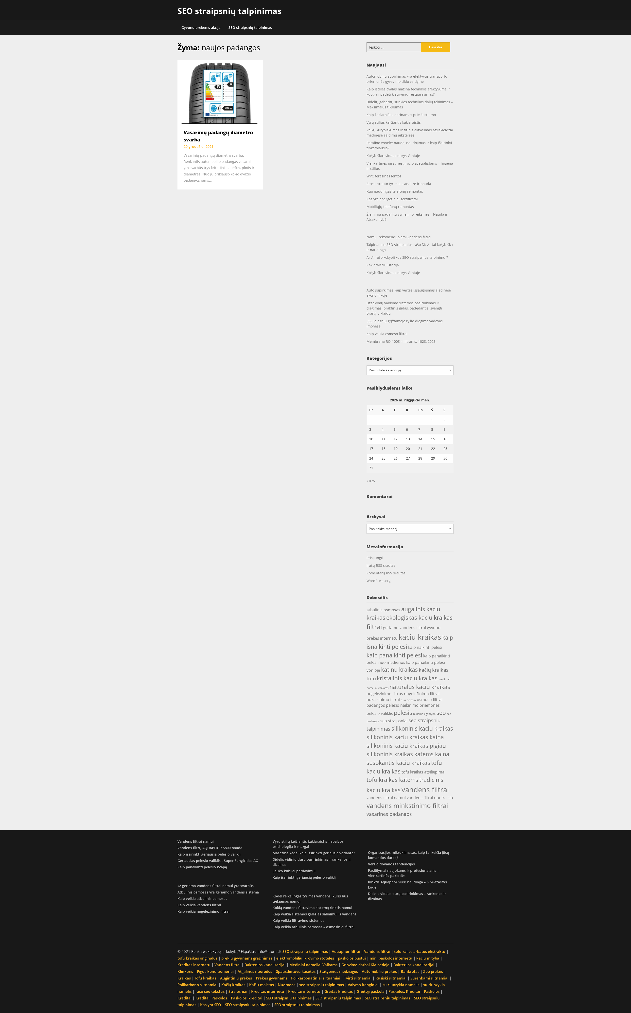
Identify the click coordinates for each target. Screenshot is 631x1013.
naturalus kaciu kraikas (419, 687)
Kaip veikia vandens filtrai (199, 905)
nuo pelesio (408, 700)
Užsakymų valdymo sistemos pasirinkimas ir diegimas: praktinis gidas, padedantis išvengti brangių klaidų (404, 308)
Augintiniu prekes (236, 978)
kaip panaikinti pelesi (394, 655)
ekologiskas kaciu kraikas (419, 617)
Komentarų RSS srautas (386, 573)
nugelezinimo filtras (385, 693)
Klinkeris (185, 971)
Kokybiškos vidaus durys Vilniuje (393, 155)
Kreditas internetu (193, 964)
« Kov (371, 481)
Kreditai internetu (304, 991)
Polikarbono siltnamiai (197, 984)
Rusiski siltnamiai (390, 978)
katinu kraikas (399, 669)
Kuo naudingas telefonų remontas (395, 191)
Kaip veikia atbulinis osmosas (202, 898)
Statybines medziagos (338, 971)
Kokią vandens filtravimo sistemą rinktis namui (312, 907)
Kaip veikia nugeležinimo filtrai (203, 911)
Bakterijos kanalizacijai (265, 964)
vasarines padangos (389, 814)
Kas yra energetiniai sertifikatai (392, 199)
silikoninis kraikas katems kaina (408, 754)
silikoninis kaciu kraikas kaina (405, 737)
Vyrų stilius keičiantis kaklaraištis (394, 122)
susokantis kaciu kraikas (398, 763)
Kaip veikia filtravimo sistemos (298, 920)
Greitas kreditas (338, 991)
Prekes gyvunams (271, 978)
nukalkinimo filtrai (383, 699)
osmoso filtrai (429, 699)
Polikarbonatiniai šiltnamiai (315, 978)
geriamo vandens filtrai (404, 627)
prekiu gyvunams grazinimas (246, 958)
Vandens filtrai (377, 951)
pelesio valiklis (380, 713)
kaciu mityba (427, 958)
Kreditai (184, 998)
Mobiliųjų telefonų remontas (390, 206)
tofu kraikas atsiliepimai (423, 772)
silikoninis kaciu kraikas (422, 728)
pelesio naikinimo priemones (413, 705)
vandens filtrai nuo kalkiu (430, 797)
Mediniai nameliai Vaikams (313, 964)
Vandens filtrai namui (195, 841)
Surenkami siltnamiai (429, 978)
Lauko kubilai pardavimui (294, 871)
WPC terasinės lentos (384, 176)
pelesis (403, 713)
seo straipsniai (393, 720)
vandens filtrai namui (386, 797)
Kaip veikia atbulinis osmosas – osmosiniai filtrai (313, 927)
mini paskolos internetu (391, 958)
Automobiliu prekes (379, 971)
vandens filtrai (425, 789)
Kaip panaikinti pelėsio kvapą (202, 867)
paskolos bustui (352, 958)
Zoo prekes (433, 971)
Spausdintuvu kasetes (296, 971)
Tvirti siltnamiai (357, 978)
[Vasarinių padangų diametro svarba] (220, 91)
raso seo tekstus (210, 991)
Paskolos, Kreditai (404, 991)
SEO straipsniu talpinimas (305, 951)
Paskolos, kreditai (246, 998)
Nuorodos (286, 984)
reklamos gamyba (424, 714)
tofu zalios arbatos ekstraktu (419, 951)
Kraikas (184, 978)
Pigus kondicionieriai (215, 971)
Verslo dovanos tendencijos (391, 864)
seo (441, 713)
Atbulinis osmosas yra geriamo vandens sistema (218, 892)
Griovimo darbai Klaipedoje (365, 964)
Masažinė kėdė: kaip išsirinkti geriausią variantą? (314, 853)
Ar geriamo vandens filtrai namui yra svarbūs (215, 885)
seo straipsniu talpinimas (321, 984)
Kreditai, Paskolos (211, 998)
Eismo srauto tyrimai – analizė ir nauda (399, 183)
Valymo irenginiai (363, 984)
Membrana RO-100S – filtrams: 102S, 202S (401, 341)
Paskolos (431, 991)
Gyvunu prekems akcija (201, 27)
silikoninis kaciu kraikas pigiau (406, 746)
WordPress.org (379, 580)
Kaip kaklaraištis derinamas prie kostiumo (401, 114)
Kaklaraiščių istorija (383, 265)
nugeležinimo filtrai (421, 693)
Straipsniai (237, 991)
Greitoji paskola (371, 991)
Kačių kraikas (233, 984)
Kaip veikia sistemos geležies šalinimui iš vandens (314, 914)
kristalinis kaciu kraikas (407, 678)
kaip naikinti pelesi (425, 647)
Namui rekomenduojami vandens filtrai (399, 237)
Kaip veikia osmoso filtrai (387, 333)
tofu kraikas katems (392, 780)
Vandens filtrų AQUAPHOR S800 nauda (209, 847)
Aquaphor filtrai (346, 951)
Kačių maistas (261, 984)
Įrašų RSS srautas (381, 565)
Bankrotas (410, 971)
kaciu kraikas (420, 637)
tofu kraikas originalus (197, 958)
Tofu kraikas (205, 978)
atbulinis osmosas (383, 610)
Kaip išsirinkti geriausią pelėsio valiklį (209, 854)
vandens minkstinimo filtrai (407, 805)
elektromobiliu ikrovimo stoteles (305, 958)
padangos (376, 705)
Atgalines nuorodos (255, 971)
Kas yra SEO (210, 1004)
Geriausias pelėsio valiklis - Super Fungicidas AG (217, 860)
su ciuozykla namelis (401, 984)
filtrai (374, 626)
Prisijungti (375, 557)
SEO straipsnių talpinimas (229, 11)
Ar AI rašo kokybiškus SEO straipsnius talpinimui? (407, 257)
